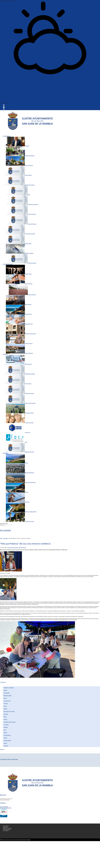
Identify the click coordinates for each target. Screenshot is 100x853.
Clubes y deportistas (13, 284)
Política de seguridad (7, 828)
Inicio (1, 538)
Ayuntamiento (10, 547)
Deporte (5, 708)
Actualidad (5, 538)
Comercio (6, 703)
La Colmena (6, 724)
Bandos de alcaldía (7, 695)
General (5, 719)
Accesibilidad (5, 830)
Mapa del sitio (6, 825)
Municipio (6, 727)
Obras (5, 729)
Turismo (5, 743)
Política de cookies (7, 829)
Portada (5, 732)
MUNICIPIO (5, 453)
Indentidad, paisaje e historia (10, 722)
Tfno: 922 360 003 (4, 806)
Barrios (5, 698)
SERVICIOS (5, 354)
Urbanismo (6, 745)
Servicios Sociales (22, 547)
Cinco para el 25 (7, 700)
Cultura (5, 706)
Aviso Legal (5, 827)
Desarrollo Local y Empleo (9, 711)
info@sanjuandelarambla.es (5, 807)
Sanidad (5, 737)
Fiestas (5, 716)
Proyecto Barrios (7, 735)
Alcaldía (5, 690)
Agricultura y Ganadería (9, 687)
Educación (16, 547)
